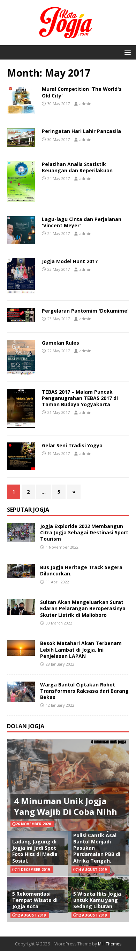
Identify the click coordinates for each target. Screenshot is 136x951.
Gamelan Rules (60, 342)
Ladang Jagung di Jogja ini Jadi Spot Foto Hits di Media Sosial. (35, 851)
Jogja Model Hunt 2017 (70, 261)
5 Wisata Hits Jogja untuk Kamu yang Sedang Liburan (97, 900)
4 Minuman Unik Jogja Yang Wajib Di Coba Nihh (65, 806)
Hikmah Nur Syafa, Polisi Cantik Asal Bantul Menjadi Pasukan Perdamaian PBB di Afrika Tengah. (96, 845)
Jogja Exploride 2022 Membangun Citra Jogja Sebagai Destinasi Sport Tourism (84, 532)
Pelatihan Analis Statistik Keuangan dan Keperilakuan (77, 167)
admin (85, 103)
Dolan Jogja (25, 726)
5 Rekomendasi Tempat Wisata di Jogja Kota (35, 900)
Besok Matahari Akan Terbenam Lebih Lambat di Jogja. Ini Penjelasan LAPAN (81, 649)
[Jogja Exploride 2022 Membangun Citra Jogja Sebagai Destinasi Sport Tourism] (21, 537)
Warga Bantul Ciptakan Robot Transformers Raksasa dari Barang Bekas (84, 690)
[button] (126, 52)
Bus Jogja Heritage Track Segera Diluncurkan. (81, 570)
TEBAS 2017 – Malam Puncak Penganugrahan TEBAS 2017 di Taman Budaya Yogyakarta (80, 398)
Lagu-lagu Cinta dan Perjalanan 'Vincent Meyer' (81, 222)
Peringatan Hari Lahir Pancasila (81, 131)
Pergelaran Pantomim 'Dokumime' (85, 310)
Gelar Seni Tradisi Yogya (72, 445)
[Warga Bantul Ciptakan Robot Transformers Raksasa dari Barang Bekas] (21, 698)
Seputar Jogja (28, 509)
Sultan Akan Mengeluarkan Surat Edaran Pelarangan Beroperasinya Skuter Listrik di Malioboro (83, 608)
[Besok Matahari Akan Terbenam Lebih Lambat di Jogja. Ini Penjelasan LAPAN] (21, 652)
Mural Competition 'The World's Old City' (82, 92)
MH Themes (109, 944)
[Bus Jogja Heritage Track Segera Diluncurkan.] (21, 574)
